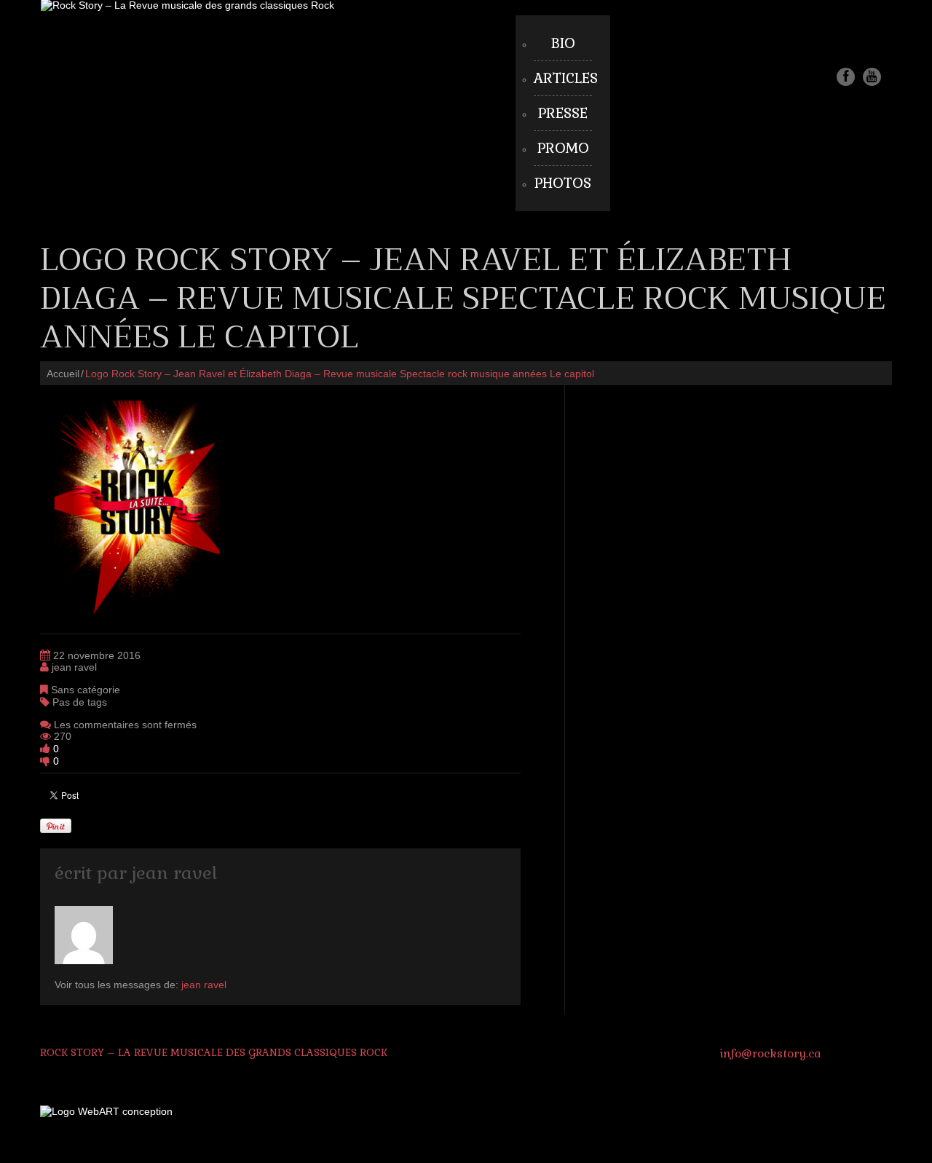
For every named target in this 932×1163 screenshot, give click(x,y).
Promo (563, 148)
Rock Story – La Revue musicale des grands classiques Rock (213, 1052)
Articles (566, 78)
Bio (562, 43)
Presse (563, 113)
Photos (562, 183)
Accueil (63, 373)
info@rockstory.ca (770, 1053)
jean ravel (74, 667)
